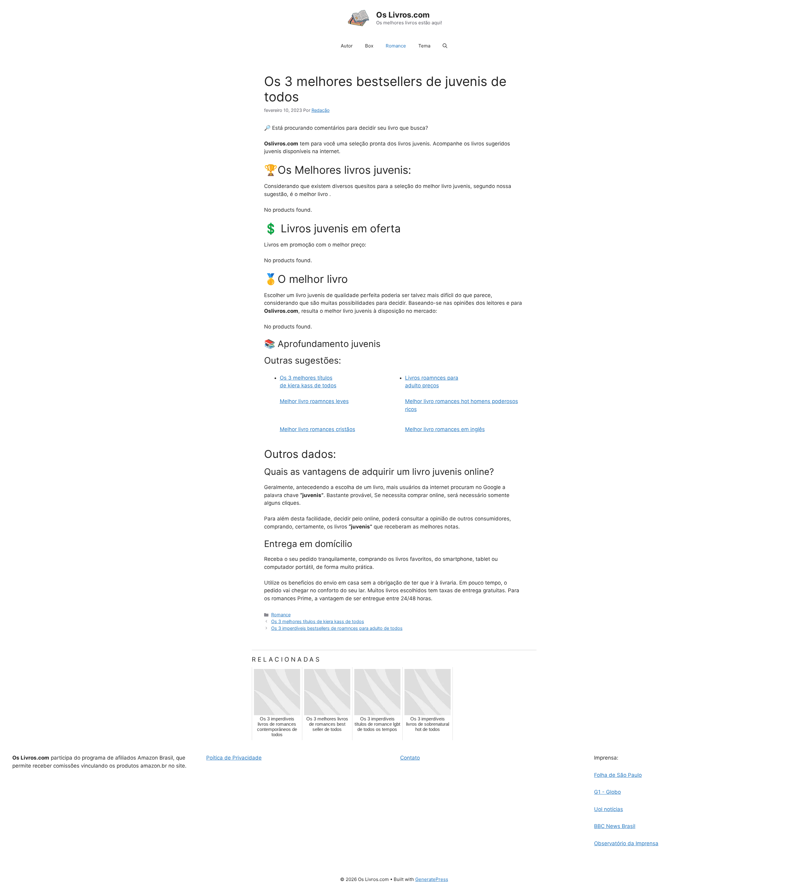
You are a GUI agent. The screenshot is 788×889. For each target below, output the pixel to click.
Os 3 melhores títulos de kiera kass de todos (317, 621)
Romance (396, 46)
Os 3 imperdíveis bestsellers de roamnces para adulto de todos (337, 628)
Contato (410, 758)
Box (369, 46)
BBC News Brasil (614, 826)
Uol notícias (608, 809)
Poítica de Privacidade (234, 758)
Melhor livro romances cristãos (317, 429)
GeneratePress (431, 879)
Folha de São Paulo (618, 775)
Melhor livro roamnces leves (314, 401)
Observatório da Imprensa (626, 843)
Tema (424, 46)
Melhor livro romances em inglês (445, 429)
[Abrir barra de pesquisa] (444, 46)
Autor (347, 46)
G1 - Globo (607, 792)
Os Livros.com (403, 14)
